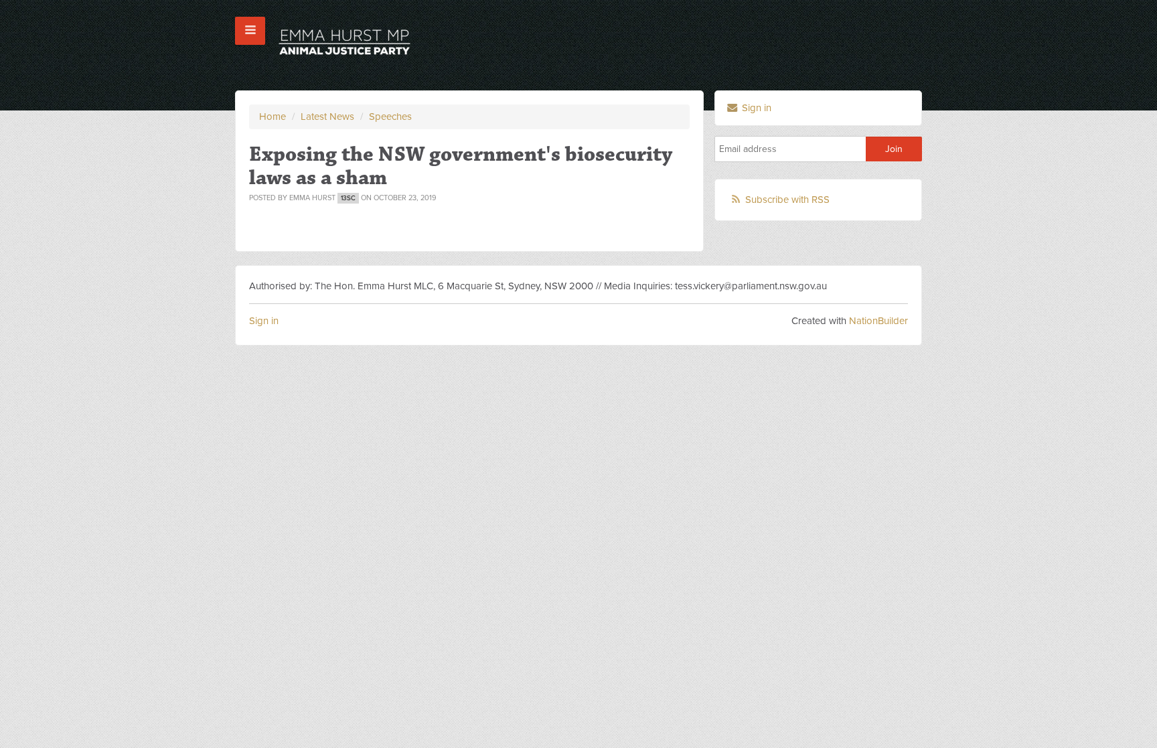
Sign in (755, 108)
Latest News (327, 116)
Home (272, 116)
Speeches (390, 116)
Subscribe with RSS (787, 200)
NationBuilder (878, 321)
